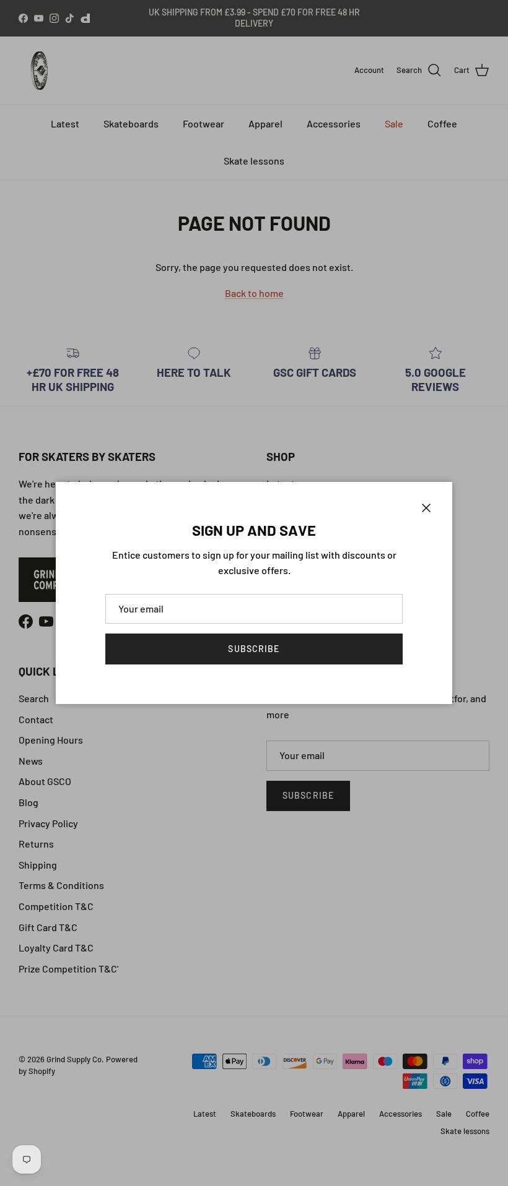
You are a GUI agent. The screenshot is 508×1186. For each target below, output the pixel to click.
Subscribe (253, 648)
